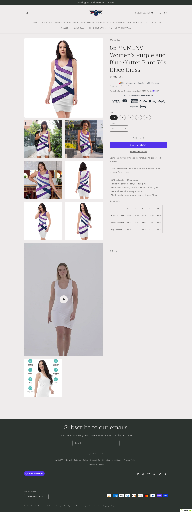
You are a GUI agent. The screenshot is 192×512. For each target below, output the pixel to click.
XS (113, 117)
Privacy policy (81, 506)
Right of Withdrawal (63, 460)
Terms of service (95, 506)
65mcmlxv (34, 506)
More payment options (138, 151)
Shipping (113, 86)
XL (147, 117)
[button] (27, 13)
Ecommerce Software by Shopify (49, 506)
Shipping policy (108, 506)
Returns (77, 460)
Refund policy (69, 506)
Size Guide (116, 460)
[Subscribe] (116, 443)
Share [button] (114, 251)
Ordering (106, 460)
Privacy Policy (130, 460)
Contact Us (95, 460)
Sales (85, 460)
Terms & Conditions (96, 465)
